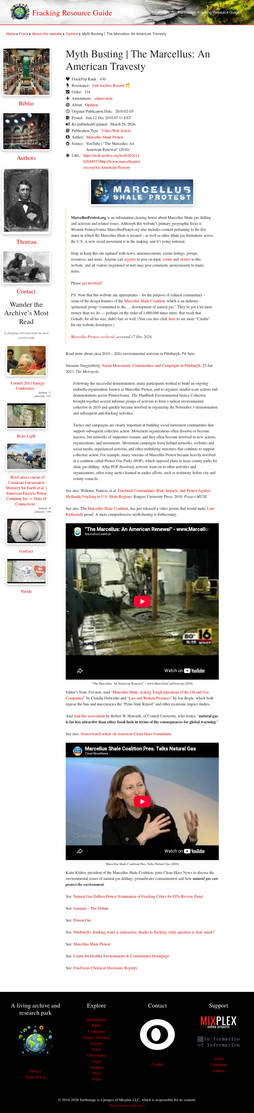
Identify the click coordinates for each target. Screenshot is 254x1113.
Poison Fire (82, 920)
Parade (26, 591)
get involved (91, 282)
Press (97, 1073)
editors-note (103, 98)
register (130, 259)
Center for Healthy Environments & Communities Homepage (121, 955)
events (167, 259)
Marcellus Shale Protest (104, 136)
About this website (47, 34)
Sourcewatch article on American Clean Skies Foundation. (126, 733)
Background (96, 1019)
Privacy (35, 1071)
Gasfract (26, 551)
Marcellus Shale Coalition (144, 300)
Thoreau (26, 241)
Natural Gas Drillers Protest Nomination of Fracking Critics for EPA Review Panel (138, 896)
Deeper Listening (96, 1037)
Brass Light (26, 436)
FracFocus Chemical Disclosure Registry (105, 967)
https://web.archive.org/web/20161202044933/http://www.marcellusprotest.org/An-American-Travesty (111, 161)
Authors (26, 158)
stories (185, 259)
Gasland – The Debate (91, 908)
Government (96, 1055)
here (172, 318)
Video (106, 130)
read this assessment (89, 715)
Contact (26, 291)
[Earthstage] (20, 12)
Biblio (26, 103)
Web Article (121, 130)
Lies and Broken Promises (149, 697)
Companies (96, 1031)
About (218, 1058)
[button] (167, 12)
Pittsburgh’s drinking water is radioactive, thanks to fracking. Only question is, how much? (143, 932)
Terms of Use (35, 1076)
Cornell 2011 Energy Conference (28, 385)
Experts (96, 1043)
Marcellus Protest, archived (92, 336)
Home (10, 34)
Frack (23, 34)
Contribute (218, 1064)
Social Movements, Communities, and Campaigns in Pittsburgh (151, 365)
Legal (96, 1061)
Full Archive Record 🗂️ (111, 85)
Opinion (72, 34)
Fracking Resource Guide (72, 12)
